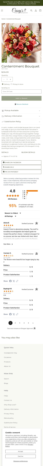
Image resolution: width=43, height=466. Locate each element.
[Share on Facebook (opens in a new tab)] (10, 281)
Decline (20, 456)
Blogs (6, 383)
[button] (31, 10)
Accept (20, 451)
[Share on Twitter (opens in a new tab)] (14, 281)
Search (6, 379)
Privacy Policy (9, 414)
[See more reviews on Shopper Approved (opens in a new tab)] (17, 281)
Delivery (7, 84)
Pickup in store (18, 84)
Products (7, 362)
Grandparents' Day (10, 353)
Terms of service (9, 427)
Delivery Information (11, 409)
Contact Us (8, 400)
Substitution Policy (10, 423)
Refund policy (9, 418)
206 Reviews (15, 199)
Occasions (7, 357)
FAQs (6, 396)
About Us (7, 366)
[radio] (31, 191)
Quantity (5, 75)
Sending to (9, 88)
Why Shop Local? (10, 405)
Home (3, 19)
